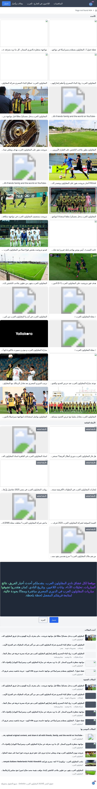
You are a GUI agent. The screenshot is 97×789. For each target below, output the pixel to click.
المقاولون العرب (77, 640)
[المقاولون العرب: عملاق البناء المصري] (90, 646)
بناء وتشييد (68, 657)
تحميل (6, 3)
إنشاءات (80, 648)
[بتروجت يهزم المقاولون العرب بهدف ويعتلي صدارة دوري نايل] (90, 754)
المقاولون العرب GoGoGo (28, 783)
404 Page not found (83, 10)
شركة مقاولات (78, 657)
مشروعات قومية (70, 648)
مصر (61, 648)
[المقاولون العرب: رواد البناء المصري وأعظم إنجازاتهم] (90, 655)
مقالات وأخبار (17, 3)
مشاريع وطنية (58, 657)
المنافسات (58, 3)
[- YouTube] (90, 737)
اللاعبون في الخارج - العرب (38, 3)
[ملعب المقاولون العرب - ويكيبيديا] (90, 763)
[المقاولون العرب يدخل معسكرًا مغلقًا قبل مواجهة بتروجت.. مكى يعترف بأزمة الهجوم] (90, 638)
